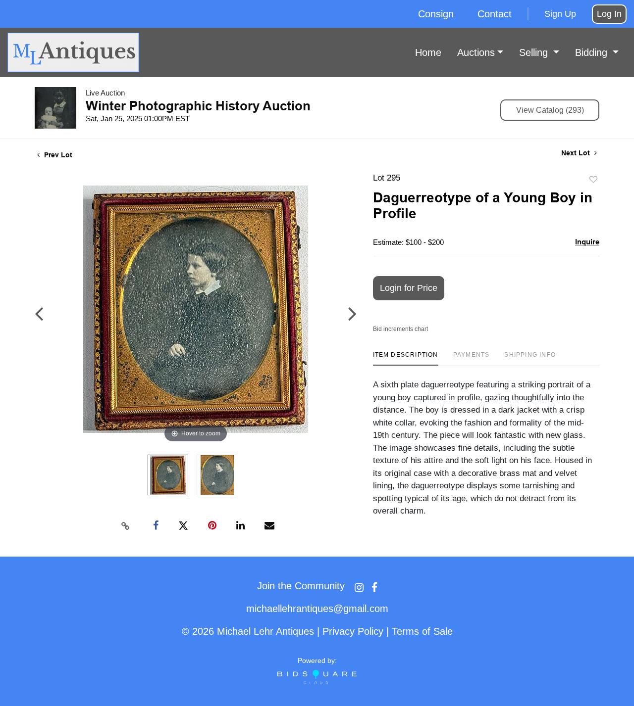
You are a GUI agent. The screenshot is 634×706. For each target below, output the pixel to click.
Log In (609, 14)
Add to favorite (593, 180)
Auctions (476, 52)
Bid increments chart (400, 329)
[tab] (405, 358)
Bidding (592, 52)
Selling (535, 52)
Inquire (587, 241)
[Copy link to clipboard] (126, 526)
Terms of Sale (422, 631)
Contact (494, 13)
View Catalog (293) (550, 110)
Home (428, 52)
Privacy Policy (352, 631)
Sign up (560, 14)
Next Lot (576, 153)
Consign (436, 13)
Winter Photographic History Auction (198, 105)
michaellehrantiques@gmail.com (317, 608)
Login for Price (408, 288)
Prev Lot (57, 155)
